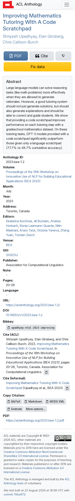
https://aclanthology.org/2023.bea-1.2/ (33, 305)
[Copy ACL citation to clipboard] (46, 372)
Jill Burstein (41, 221)
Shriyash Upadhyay (20, 36)
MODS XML (57, 401)
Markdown (35, 401)
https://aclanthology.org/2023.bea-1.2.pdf (35, 420)
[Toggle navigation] (66, 4)
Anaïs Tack (27, 230)
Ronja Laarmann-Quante (37, 226)
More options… (35, 409)
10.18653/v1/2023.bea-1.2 (24, 315)
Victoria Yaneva (48, 230)
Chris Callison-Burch (20, 42)
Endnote (16, 409)
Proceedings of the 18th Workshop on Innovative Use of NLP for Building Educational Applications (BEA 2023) (38, 176)
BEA (9, 245)
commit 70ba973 (14, 494)
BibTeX (16, 401)
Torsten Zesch (25, 235)
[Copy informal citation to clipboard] (67, 388)
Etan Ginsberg (51, 36)
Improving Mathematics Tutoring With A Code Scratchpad (32, 22)
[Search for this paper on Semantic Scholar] (63, 56)
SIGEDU (12, 255)
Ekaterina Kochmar (19, 221)
